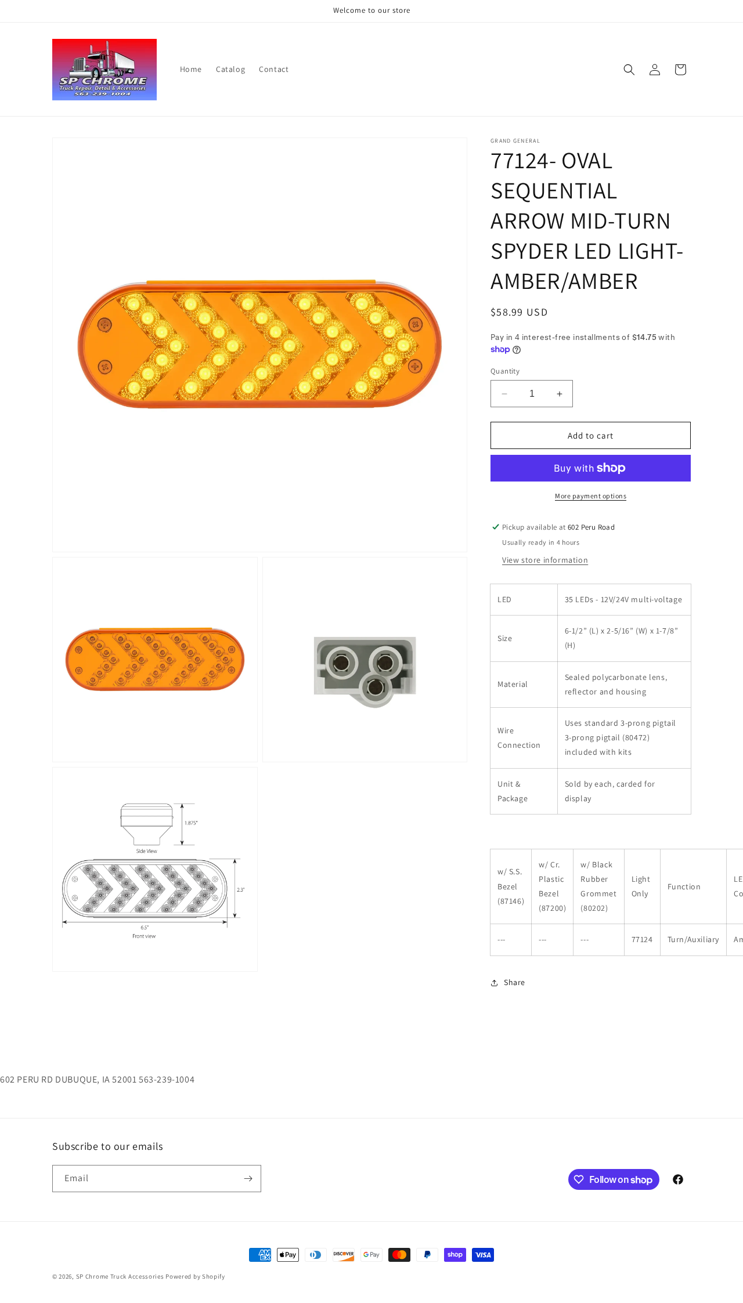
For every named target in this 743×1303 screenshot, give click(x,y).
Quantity (505, 371)
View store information (545, 560)
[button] (629, 69)
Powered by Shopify (195, 1276)
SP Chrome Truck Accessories (121, 1276)
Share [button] (514, 982)
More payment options (590, 495)
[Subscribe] (248, 1178)
